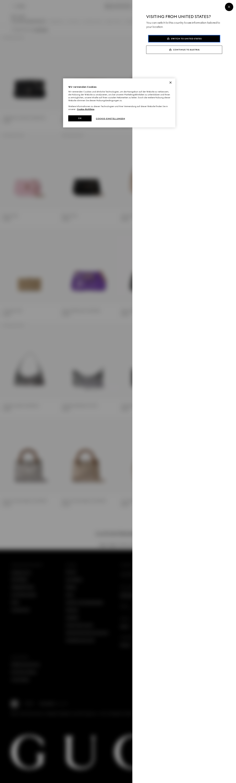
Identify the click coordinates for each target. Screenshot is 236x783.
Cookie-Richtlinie (85, 109)
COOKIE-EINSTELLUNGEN (110, 118)
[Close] (229, 7)
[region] (119, 103)
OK (80, 118)
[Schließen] (170, 82)
